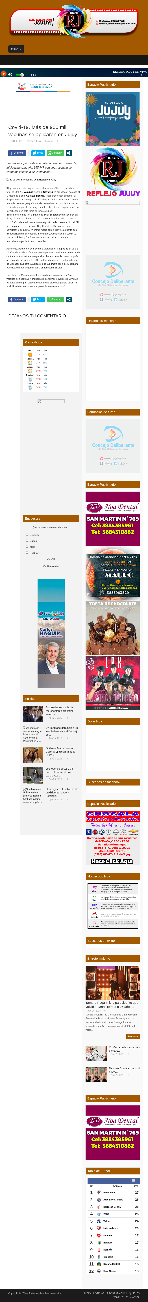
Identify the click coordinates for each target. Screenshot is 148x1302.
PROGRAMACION (117, 1293)
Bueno (33, 541)
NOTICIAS (99, 1293)
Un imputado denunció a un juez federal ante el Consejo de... (62, 731)
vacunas (28, 192)
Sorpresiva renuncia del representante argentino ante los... (59, 711)
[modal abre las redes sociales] (69, 153)
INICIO (87, 1293)
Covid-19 (48, 192)
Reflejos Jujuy (34, 141)
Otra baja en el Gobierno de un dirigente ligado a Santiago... (62, 792)
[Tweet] (38, 153)
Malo (32, 547)
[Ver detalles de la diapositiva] (51, 453)
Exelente (34, 535)
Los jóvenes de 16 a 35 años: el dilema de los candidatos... (59, 772)
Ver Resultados (51, 566)
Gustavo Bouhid (35, 195)
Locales (49, 141)
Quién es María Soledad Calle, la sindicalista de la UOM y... (60, 752)
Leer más (133, 1036)
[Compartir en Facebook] (17, 153)
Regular (34, 553)
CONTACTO (132, 1297)
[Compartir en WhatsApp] (55, 153)
